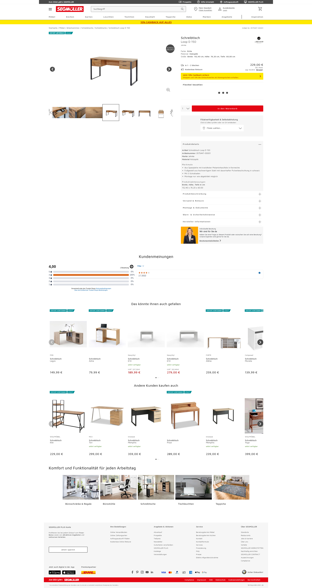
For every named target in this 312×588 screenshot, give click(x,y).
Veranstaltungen (160, 554)
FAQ (197, 551)
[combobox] (186, 108)
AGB (211, 580)
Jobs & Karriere (247, 538)
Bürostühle (109, 503)
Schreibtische (148, 503)
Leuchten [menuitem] (108, 17)
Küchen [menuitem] (70, 17)
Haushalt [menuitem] (150, 17)
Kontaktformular (202, 542)
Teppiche (221, 503)
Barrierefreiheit (254, 580)
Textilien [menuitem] (129, 17)
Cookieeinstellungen (236, 580)
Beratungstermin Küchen (206, 535)
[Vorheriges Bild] (52, 69)
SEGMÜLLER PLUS (255, 2)
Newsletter (158, 542)
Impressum (201, 580)
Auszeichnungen (247, 557)
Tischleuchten (186, 503)
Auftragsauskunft (231, 2)
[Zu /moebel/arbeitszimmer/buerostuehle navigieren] (118, 487)
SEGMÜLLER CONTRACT (250, 554)
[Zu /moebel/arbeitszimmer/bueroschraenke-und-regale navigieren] (81, 487)
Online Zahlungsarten (118, 535)
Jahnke (183, 45)
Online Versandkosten (118, 532)
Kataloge (157, 551)
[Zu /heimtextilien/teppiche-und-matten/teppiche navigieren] (231, 487)
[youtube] (147, 572)
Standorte (245, 532)
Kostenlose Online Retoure (120, 542)
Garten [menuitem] (89, 17)
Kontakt (199, 538)
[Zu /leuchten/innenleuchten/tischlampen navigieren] (193, 487)
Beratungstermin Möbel (205, 532)
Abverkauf (158, 532)
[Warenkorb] (260, 9)
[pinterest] (137, 572)
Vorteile (244, 545)
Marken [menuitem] (207, 17)
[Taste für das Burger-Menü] (50, 9)
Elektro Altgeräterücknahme (207, 557)
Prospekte (187, 2)
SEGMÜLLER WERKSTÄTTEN (252, 548)
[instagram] (142, 572)
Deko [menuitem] (189, 17)
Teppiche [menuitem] (171, 17)
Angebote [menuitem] (227, 17)
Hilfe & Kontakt (207, 2)
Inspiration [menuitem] (257, 17)
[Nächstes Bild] (169, 69)
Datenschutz (220, 580)
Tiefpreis (157, 538)
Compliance (245, 561)
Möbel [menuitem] (52, 17)
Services (199, 545)
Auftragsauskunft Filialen (120, 538)
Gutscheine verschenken (163, 545)
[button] (168, 89)
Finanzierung (201, 548)
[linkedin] (152, 572)
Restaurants (245, 535)
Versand (259, 70)
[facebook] (132, 572)
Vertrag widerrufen (254, 585)
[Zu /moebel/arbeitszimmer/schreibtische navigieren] (156, 487)
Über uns (244, 542)
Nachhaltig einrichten (249, 551)
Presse (198, 554)
